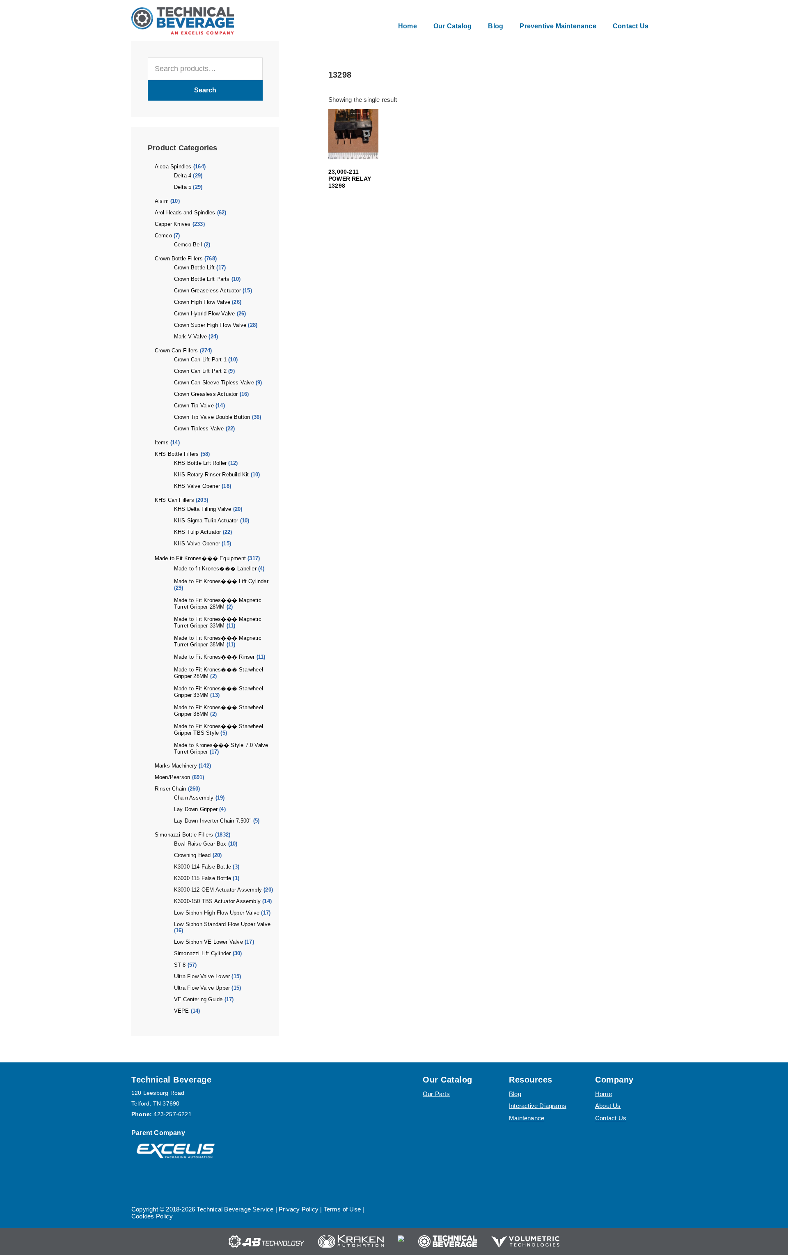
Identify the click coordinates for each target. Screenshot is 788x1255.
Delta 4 (182, 175)
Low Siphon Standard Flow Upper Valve (222, 924)
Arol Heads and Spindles (185, 212)
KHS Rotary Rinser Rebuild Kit (211, 474)
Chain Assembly (194, 798)
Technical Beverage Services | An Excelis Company (182, 20)
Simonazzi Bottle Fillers (184, 835)
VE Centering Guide (198, 999)
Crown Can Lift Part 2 (200, 371)
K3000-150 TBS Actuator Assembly (217, 901)
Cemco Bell (188, 244)
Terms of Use (342, 1209)
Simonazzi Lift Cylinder (202, 953)
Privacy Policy (298, 1209)
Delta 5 (182, 187)
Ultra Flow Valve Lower (202, 976)
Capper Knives (173, 224)
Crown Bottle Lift (194, 267)
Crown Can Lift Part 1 (200, 359)
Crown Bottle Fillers (179, 258)
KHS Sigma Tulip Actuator (206, 520)
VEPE (181, 1011)
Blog (515, 1093)
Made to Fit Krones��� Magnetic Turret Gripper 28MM (217, 603)
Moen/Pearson (172, 777)
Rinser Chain (170, 789)
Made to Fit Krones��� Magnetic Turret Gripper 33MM (217, 622)
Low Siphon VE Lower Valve (208, 942)
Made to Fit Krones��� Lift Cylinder (221, 581)
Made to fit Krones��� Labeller (215, 568)
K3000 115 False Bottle (202, 878)
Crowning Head (192, 855)
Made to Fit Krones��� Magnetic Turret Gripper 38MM (217, 641)
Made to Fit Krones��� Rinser (214, 657)
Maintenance (526, 1118)
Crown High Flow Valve (202, 302)
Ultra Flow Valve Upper (202, 988)
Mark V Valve (190, 336)
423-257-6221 (172, 1114)
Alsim (162, 201)
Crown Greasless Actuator (206, 394)
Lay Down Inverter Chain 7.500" (213, 821)
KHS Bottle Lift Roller (200, 463)
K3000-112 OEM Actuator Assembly (218, 890)
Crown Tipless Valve (199, 428)
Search (205, 90)
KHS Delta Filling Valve (202, 509)
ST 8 (180, 965)
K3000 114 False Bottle (202, 867)
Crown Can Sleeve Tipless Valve (214, 382)
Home (603, 1093)
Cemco (163, 235)
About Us (608, 1105)
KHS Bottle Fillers (177, 454)
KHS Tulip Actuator (197, 532)
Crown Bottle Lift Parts (202, 279)
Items (162, 442)
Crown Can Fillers (176, 350)
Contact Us (610, 1118)
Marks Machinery (176, 766)
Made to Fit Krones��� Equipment (200, 558)
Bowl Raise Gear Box (200, 844)
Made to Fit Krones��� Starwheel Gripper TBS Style (218, 729)
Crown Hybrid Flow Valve (204, 313)
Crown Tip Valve (194, 405)
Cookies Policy (152, 1216)
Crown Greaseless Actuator (207, 290)
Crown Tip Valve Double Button (212, 417)
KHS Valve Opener (197, 486)
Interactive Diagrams (537, 1105)
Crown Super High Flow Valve (210, 325)
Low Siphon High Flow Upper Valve (216, 913)
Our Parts (436, 1093)
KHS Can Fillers (174, 500)
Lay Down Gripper (196, 809)
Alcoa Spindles (173, 166)
